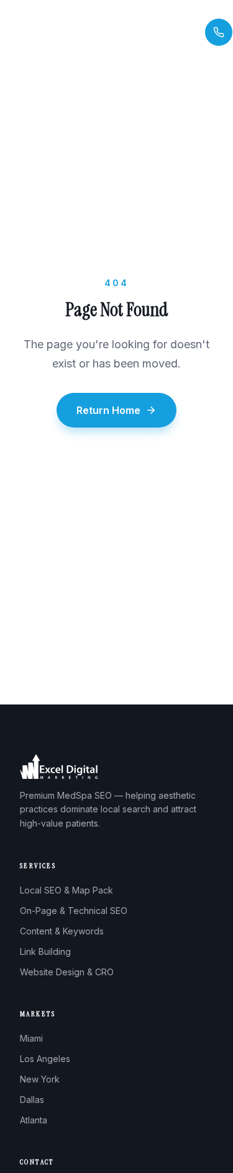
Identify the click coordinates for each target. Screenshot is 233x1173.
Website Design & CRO (67, 972)
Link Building (45, 951)
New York (40, 1079)
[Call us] (218, 32)
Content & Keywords (62, 931)
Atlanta (33, 1120)
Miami (31, 1038)
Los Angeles (45, 1058)
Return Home (108, 410)
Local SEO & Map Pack (66, 890)
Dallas (32, 1099)
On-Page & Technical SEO (73, 910)
